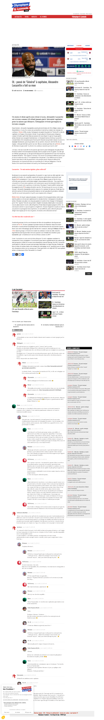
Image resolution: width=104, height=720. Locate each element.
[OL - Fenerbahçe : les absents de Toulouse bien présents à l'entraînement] (70, 211)
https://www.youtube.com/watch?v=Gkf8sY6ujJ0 (50, 390)
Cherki (17, 179)
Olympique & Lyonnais (79, 16)
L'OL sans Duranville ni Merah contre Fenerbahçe (81, 82)
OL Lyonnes (43, 17)
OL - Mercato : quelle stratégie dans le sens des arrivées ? (82, 226)
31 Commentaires (39, 90)
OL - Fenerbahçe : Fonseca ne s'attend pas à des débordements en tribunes (58, 305)
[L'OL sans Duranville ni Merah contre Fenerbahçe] (24, 307)
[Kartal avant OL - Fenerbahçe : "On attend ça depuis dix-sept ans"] (45, 298)
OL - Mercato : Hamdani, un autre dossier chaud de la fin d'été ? (82, 232)
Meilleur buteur (16, 197)
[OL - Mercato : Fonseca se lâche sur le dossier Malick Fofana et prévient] (70, 116)
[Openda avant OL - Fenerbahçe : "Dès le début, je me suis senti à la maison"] (70, 124)
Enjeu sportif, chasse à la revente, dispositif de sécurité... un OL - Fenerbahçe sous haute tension (82, 246)
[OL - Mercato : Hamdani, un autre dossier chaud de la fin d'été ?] (70, 232)
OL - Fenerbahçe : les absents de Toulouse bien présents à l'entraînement (82, 212)
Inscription (82, 14)
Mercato (34, 17)
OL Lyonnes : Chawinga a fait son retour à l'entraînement (82, 205)
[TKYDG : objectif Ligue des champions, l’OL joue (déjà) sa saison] (70, 253)
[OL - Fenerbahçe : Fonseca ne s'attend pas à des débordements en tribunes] (45, 308)
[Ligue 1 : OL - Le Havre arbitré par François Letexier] (45, 318)
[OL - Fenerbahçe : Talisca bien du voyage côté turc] (70, 109)
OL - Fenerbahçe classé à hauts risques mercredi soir (82, 268)
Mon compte (89, 14)
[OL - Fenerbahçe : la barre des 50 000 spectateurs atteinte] (70, 262)
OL (24, 187)
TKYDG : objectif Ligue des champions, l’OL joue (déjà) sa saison (81, 254)
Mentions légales (38, 713)
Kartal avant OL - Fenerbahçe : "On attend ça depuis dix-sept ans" (58, 294)
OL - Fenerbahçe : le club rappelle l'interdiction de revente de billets (83, 220)
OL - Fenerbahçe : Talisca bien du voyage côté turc (82, 109)
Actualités (18, 17)
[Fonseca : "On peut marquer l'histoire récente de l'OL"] (70, 132)
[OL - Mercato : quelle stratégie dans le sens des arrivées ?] (70, 226)
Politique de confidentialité (52, 713)
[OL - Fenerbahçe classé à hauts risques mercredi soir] (70, 268)
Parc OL (20, 224)
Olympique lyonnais (27, 321)
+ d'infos (88, 273)
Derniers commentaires (79, 149)
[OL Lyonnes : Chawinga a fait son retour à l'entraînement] (70, 205)
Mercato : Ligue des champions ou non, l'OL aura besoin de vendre (82, 239)
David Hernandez (29, 90)
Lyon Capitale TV (74, 713)
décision (58, 144)
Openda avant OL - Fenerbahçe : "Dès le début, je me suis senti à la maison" (83, 125)
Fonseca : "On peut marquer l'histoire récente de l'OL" (81, 132)
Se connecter (76, 14)
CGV (44, 713)
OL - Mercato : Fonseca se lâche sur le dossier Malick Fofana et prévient (82, 117)
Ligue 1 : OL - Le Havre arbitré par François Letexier (58, 314)
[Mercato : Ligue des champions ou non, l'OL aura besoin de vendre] (70, 239)
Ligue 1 (22, 321)
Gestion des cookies (64, 713)
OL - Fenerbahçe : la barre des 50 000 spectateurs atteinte (82, 261)
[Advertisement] (52, 32)
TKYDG (27, 17)
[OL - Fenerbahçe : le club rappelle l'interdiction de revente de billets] (70, 220)
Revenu (20, 132)
